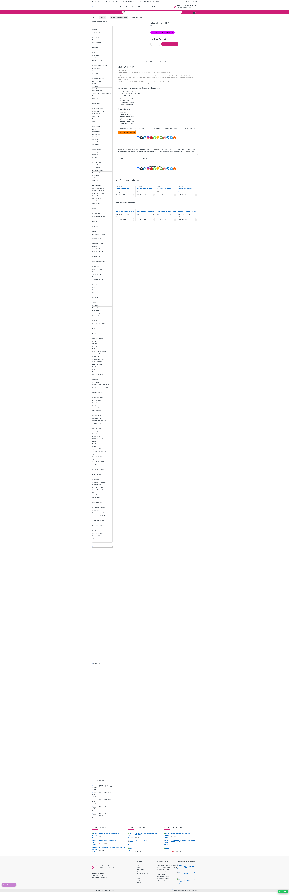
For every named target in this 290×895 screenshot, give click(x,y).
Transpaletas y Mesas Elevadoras (100, 377)
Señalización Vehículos (98, 523)
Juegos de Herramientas (98, 193)
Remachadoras (96, 213)
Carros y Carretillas (97, 361)
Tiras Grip (94, 57)
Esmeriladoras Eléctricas (98, 241)
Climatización (95, 73)
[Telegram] (171, 137)
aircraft (161, 149)
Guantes (94, 441)
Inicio (116, 6)
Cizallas (94, 178)
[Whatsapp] (154, 137)
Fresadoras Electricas (97, 243)
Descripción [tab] (149, 61)
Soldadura (94, 530)
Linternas (94, 287)
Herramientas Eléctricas (98, 219)
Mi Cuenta (195, 1)
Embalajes (94, 157)
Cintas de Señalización (97, 490)
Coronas (94, 121)
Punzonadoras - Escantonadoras (100, 211)
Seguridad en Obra (97, 456)
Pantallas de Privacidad (98, 444)
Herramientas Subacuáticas (99, 282)
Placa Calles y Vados (97, 500)
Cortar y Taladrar (96, 116)
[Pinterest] (151, 137)
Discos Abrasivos (96, 39)
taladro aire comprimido (155, 151)
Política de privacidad (142, 876)
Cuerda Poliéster (96, 142)
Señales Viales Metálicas (98, 520)
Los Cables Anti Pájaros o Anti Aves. (165, 872)
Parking (94, 349)
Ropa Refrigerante (96, 431)
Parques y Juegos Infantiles (99, 351)
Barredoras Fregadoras (98, 229)
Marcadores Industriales (98, 413)
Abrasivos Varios (96, 32)
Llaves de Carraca (96, 198)
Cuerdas (94, 129)
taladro (147, 151)
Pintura (94, 405)
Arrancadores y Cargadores (99, 313)
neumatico (120, 151)
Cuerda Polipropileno (97, 147)
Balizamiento (95, 467)
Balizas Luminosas (96, 472)
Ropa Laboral (95, 426)
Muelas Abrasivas (96, 50)
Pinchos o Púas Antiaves (163, 876)
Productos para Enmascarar (99, 420)
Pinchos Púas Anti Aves (98, 111)
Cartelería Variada (96, 484)
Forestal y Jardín (96, 172)
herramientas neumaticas (182, 149)
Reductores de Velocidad (98, 507)
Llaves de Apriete (96, 195)
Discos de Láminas (97, 42)
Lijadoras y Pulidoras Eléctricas (100, 259)
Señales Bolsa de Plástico (98, 513)
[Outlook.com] (167, 137)
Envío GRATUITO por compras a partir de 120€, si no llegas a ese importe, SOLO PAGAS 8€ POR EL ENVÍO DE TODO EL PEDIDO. (132, 1)
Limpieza (94, 292)
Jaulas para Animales (97, 108)
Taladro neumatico (177, 151)
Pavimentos (95, 390)
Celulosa (94, 295)
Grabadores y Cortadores (98, 254)
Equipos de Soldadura (97, 535)
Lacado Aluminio (96, 402)
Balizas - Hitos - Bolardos (98, 469)
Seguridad (94, 433)
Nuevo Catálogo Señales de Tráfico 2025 (167, 867)
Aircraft (192, 151)
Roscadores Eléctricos (97, 269)
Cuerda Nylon (95, 137)
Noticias (140, 6)
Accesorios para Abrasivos (98, 34)
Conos (93, 492)
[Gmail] (164, 137)
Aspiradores (95, 226)
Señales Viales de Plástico (98, 515)
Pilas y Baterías (96, 315)
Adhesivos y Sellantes (97, 60)
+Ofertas (94, 27)
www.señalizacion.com (124, 130)
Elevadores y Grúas (97, 364)
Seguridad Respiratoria (98, 461)
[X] (141, 137)
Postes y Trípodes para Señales (100, 505)
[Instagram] (148, 137)
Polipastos (94, 369)
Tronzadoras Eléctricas (98, 279)
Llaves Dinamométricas (98, 201)
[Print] (174, 137)
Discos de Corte (96, 126)
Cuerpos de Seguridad (97, 438)
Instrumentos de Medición (98, 323)
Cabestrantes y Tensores (98, 359)
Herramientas (95, 175)
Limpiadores (95, 297)
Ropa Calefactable (96, 428)
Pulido (93, 52)
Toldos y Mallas (96, 541)
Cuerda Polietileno (96, 144)
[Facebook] (138, 137)
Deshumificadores (96, 81)
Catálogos (147, 6)
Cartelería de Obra (97, 479)
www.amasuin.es (169, 128)
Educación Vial (95, 495)
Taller (93, 538)
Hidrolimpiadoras (96, 256)
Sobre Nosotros (130, 6)
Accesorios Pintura (96, 408)
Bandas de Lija (96, 37)
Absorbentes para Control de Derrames (102, 93)
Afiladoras (94, 221)
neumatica (192, 149)
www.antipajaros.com (136, 130)
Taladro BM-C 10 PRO (167, 151)
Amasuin (95, 890)
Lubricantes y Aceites (97, 305)
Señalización (95, 464)
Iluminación (95, 284)
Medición (94, 318)
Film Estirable (95, 165)
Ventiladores (95, 86)
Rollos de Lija (95, 55)
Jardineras (94, 343)
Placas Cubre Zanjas (97, 502)
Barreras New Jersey (97, 474)
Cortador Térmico (96, 238)
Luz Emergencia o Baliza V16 (164, 869)
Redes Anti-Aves (161, 874)
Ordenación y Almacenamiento (100, 387)
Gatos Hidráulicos (96, 366)
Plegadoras (95, 206)
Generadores (95, 246)
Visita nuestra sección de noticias (127, 132)
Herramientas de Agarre (98, 185)
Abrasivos (94, 29)
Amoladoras (95, 224)
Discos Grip (95, 45)
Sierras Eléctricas (96, 271)
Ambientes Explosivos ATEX (99, 63)
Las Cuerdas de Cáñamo (163, 878)
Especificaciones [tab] (162, 61)
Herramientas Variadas (98, 190)
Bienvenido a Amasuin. (97, 1)
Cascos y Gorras (96, 436)
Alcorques (94, 328)
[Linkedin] (144, 137)
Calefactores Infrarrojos (98, 78)
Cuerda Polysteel (96, 149)
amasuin (166, 149)
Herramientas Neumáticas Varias (119, 17)
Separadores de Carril (97, 525)
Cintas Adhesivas (96, 71)
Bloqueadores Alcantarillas (99, 95)
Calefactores (95, 76)
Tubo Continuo (96, 167)
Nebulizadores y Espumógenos (100, 264)
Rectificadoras (95, 266)
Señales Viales (95, 510)
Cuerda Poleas (95, 139)
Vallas (93, 528)
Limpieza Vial (95, 300)
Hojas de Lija (95, 47)
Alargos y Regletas (96, 310)
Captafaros (95, 477)
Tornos (94, 277)
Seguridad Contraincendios (99, 451)
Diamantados (95, 124)
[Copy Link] (158, 137)
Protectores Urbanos (97, 354)
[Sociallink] (92, 882)
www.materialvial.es (179, 128)
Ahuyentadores (96, 103)
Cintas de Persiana (97, 400)
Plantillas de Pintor (97, 418)
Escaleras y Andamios (97, 170)
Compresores (119, 186)
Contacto (154, 6)
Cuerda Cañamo (96, 134)
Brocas (94, 119)
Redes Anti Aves (96, 113)
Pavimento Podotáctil (97, 395)
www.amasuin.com (190, 128)
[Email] (161, 137)
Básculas (94, 320)
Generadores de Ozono (98, 248)
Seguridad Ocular (96, 459)
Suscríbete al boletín (10, 885)
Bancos (94, 333)
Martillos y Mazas (96, 203)
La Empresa (139, 871)
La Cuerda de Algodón (162, 881)
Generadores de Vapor (97, 251)
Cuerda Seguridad (96, 152)
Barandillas (95, 336)
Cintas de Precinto (96, 162)
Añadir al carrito (170, 44)
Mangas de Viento (96, 497)
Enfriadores (95, 83)
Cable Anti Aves (96, 106)
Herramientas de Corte (98, 188)
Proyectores (95, 289)
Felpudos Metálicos (97, 392)
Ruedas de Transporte (97, 374)
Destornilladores (96, 183)
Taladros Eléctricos (120, 209)
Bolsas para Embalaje (97, 160)
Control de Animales (97, 101)
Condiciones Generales (142, 873)
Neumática (102, 17)
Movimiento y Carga (97, 356)
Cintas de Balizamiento (98, 487)
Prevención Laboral (97, 446)
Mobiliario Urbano (96, 326)
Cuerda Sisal (95, 154)
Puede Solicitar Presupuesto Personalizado (162, 32)
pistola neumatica (140, 151)
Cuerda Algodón (96, 131)
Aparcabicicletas (96, 331)
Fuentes (94, 341)
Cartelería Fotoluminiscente (99, 482)
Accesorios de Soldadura (98, 533)
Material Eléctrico (96, 308)
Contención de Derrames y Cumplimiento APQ (99, 89)
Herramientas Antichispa (98, 216)
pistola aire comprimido (129, 151)
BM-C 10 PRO (172, 149)
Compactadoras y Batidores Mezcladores (99, 235)
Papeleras (94, 346)
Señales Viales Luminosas (98, 518)
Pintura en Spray (96, 415)
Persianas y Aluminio (97, 397)
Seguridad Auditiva (97, 449)
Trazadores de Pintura (97, 423)
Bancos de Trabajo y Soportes (99, 65)
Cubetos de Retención (97, 98)
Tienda (188, 1)
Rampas (94, 372)
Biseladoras (95, 231)
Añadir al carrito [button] (132, 195)
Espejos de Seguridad (97, 338)
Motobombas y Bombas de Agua (100, 261)
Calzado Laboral (96, 68)
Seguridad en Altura (97, 454)
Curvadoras (95, 180)
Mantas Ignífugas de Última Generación (166, 865)
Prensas (94, 208)
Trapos (94, 302)
